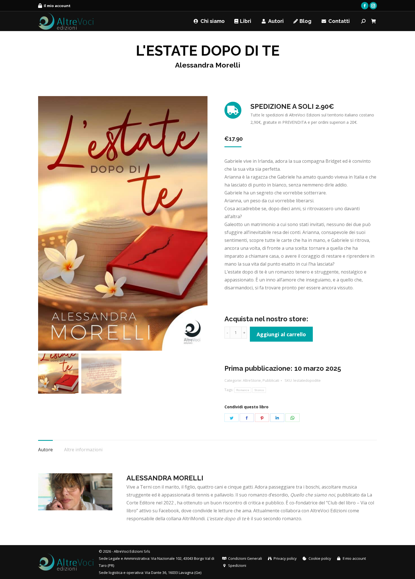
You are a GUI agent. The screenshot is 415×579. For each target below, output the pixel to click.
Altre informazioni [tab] (83, 449)
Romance (242, 390)
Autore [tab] (45, 449)
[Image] (75, 491)
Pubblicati (271, 380)
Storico (259, 390)
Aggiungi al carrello (281, 334)
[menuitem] (54, 5)
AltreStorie (252, 380)
